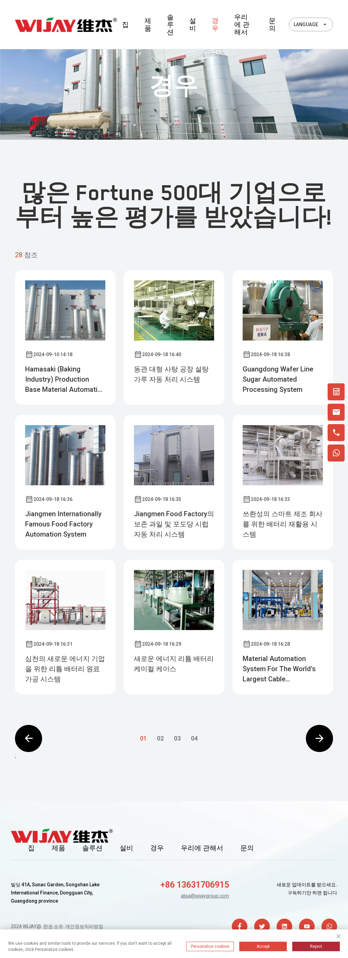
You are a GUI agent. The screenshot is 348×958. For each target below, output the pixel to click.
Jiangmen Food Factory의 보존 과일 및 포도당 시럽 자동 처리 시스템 (174, 524)
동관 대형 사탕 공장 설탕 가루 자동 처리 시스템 (171, 374)
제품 (147, 24)
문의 (272, 24)
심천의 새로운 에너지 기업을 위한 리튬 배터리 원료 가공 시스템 (65, 669)
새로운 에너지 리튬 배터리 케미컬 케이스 (174, 664)
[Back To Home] (66, 24)
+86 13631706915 (194, 885)
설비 (192, 24)
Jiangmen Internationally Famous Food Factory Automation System (63, 524)
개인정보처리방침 (84, 926)
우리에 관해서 (241, 24)
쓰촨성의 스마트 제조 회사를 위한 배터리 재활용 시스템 (283, 524)
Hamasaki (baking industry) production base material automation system (65, 380)
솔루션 (170, 24)
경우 (215, 24)
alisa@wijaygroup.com (205, 896)
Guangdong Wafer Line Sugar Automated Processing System (278, 379)
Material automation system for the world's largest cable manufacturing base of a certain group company (281, 669)
